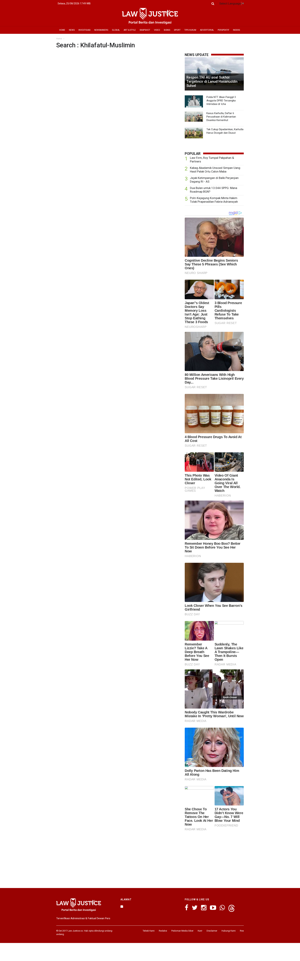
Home (59, 38)
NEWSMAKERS (101, 30)
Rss (242, 930)
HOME (62, 30)
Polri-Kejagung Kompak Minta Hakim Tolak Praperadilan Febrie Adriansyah (214, 199)
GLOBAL (116, 30)
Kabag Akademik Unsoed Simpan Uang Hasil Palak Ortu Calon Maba (215, 169)
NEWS (72, 30)
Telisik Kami (149, 930)
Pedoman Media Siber (182, 930)
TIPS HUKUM (190, 30)
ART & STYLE (130, 30)
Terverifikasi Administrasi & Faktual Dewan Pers (83, 918)
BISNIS (167, 30)
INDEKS (236, 30)
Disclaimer (212, 930)
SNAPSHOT (145, 30)
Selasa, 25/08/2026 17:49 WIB (74, 3)
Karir (200, 930)
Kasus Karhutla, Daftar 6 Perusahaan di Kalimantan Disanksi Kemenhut (221, 117)
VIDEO (157, 30)
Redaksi (163, 930)
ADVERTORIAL (207, 30)
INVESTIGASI (84, 30)
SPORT (177, 30)
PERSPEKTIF (223, 30)
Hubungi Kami (229, 930)
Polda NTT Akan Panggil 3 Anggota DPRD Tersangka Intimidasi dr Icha (221, 101)
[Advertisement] (214, 858)
